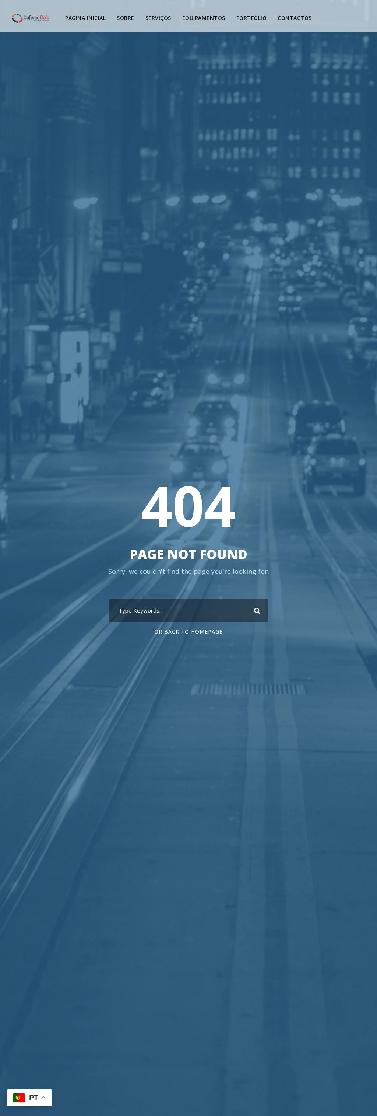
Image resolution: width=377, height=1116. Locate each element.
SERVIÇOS (158, 17)
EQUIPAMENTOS (203, 17)
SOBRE (125, 17)
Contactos (295, 17)
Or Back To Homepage (188, 631)
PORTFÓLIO (251, 17)
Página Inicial (85, 17)
